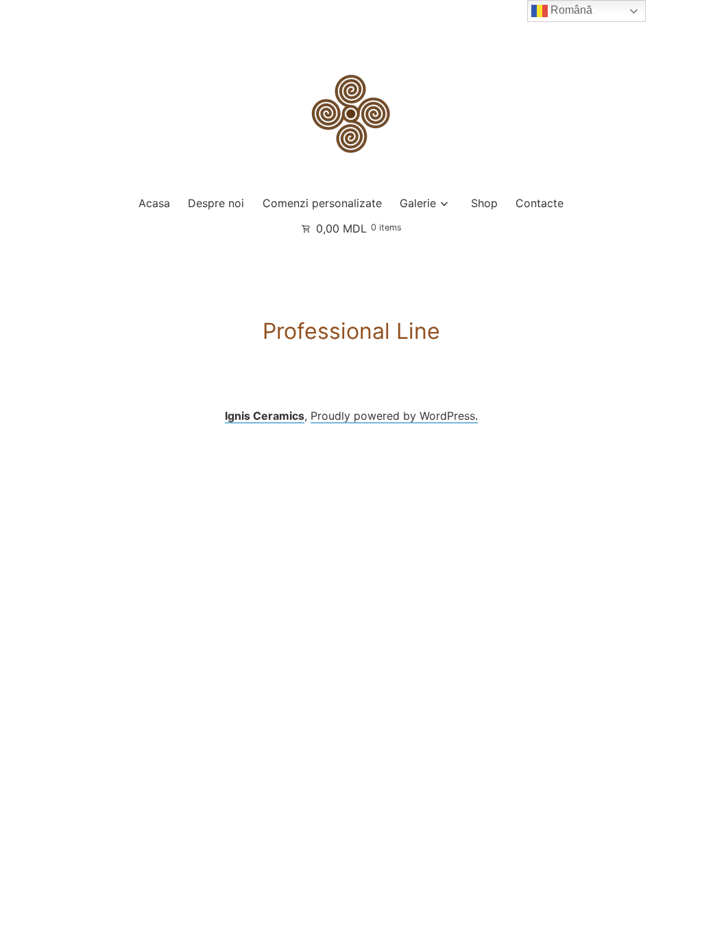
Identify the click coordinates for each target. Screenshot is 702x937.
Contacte (540, 203)
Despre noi (216, 203)
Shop (484, 203)
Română (570, 10)
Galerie (418, 203)
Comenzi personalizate (322, 203)
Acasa (154, 203)
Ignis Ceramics (264, 416)
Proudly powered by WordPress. (394, 416)
